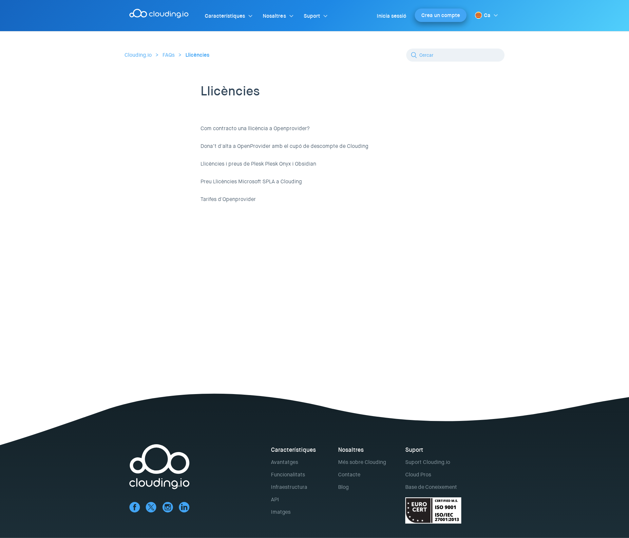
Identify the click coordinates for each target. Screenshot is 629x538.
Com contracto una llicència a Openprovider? (255, 128)
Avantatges (284, 462)
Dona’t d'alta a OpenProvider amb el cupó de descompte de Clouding (284, 146)
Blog (343, 487)
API (275, 499)
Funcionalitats (288, 474)
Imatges (281, 511)
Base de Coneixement (431, 487)
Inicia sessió (391, 15)
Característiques (225, 15)
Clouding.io (138, 54)
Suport (312, 15)
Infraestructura (289, 487)
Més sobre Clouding (362, 462)
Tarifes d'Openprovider (228, 199)
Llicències (197, 54)
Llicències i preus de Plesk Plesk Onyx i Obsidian (258, 163)
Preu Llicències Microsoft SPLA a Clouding (251, 181)
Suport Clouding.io (427, 462)
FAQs (168, 54)
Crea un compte (440, 15)
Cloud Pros (418, 474)
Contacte (349, 474)
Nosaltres (274, 15)
